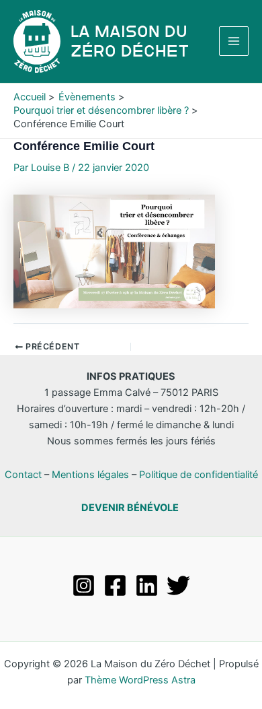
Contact (23, 475)
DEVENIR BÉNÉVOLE (130, 508)
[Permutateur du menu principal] (234, 41)
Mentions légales (90, 475)
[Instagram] (83, 585)
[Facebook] (115, 585)
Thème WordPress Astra (140, 680)
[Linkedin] (147, 585)
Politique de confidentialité (198, 475)
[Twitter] (178, 585)
